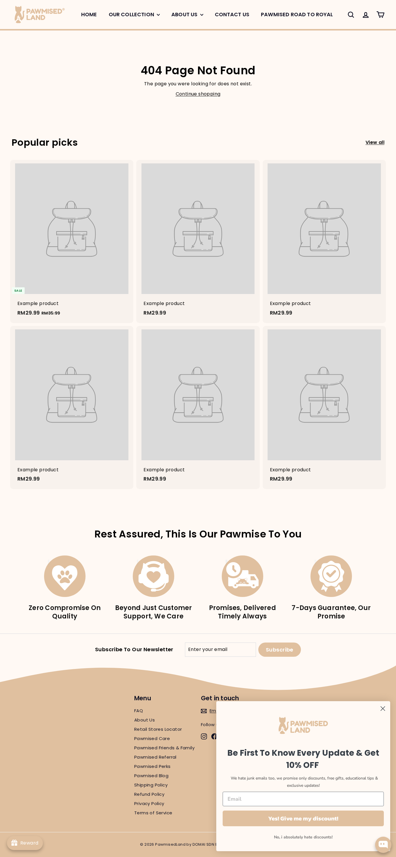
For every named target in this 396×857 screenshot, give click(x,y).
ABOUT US (185, 14)
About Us (144, 720)
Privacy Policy (149, 803)
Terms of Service (153, 813)
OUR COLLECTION (132, 14)
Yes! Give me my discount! (303, 818)
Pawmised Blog (151, 776)
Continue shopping (198, 94)
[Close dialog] (383, 708)
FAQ (138, 711)
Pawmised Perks (152, 766)
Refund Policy (149, 794)
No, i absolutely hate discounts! (303, 837)
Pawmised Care (152, 738)
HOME (89, 14)
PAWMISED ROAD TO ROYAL (297, 14)
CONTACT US (232, 14)
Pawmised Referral (155, 757)
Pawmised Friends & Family (164, 748)
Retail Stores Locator (158, 729)
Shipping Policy (151, 785)
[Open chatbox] (383, 845)
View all (375, 142)
